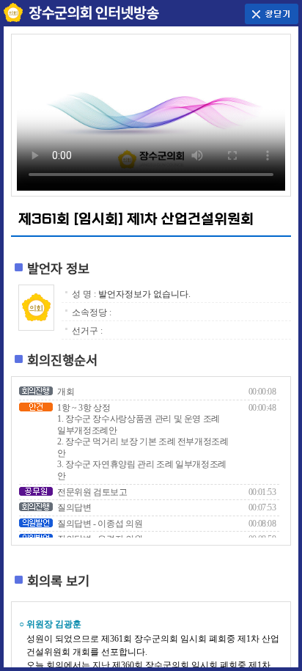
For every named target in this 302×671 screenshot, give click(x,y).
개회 (65, 391)
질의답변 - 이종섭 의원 (99, 523)
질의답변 (74, 507)
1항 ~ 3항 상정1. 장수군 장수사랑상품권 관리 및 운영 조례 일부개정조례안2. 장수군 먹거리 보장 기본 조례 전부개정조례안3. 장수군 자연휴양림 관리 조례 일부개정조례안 (143, 442)
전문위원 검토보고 (92, 492)
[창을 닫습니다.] (271, 12)
